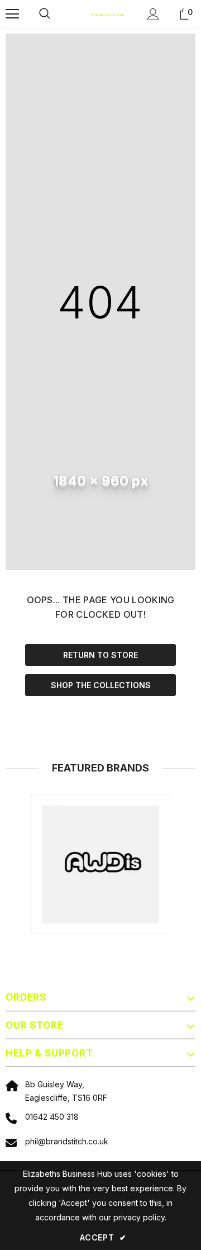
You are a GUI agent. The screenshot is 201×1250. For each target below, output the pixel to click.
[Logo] (99, 14)
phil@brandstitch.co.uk (66, 1141)
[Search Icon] (56, 14)
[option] (100, 864)
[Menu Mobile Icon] (12, 14)
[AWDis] (100, 864)
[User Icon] (153, 14)
